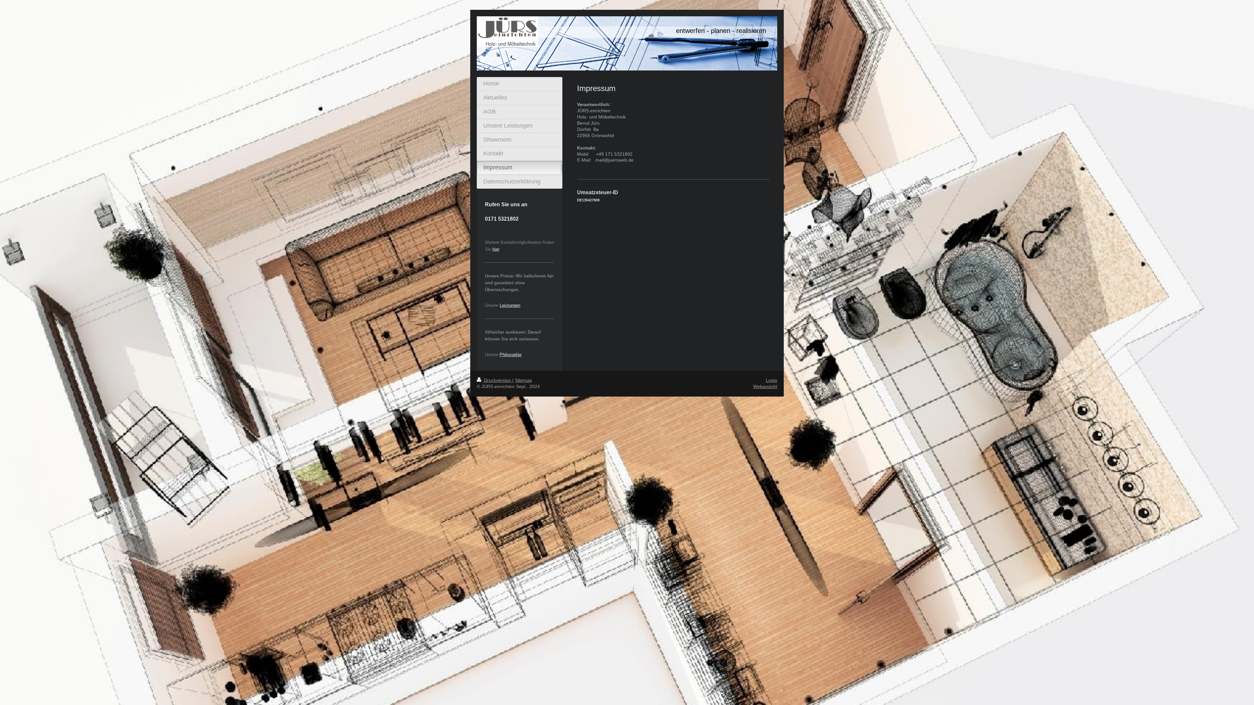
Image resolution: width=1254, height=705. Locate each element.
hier (495, 249)
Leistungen (510, 305)
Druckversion (497, 380)
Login (771, 380)
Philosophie (511, 354)
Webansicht (765, 386)
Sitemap (523, 380)
